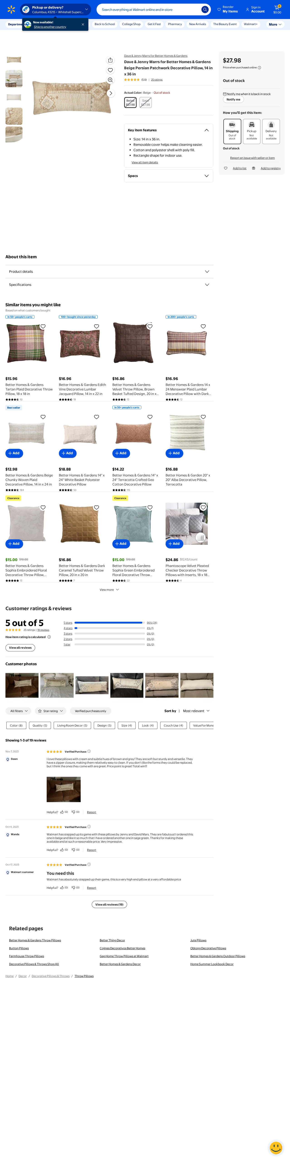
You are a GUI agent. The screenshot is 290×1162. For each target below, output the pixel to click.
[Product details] (207, 271)
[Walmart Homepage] (11, 9)
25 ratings (156, 79)
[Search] (205, 9)
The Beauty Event (225, 24)
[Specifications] (207, 284)
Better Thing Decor (112, 940)
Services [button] (45, 24)
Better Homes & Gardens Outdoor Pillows (217, 956)
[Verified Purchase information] (89, 751)
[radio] (130, 102)
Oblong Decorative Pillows (208, 948)
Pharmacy (175, 24)
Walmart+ (251, 24)
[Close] (84, 24)
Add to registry (271, 168)
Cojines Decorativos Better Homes (122, 948)
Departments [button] (17, 24)
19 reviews (43, 629)
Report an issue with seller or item (252, 158)
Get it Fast (154, 24)
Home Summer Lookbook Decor (212, 964)
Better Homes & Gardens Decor (120, 964)
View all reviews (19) (109, 904)
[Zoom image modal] (110, 80)
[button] (228, 9)
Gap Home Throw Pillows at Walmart (124, 956)
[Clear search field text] (194, 9)
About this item (21, 256)
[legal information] (259, 67)
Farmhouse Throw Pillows (26, 956)
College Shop (131, 24)
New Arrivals (197, 24)
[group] (143, 79)
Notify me (233, 99)
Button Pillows (19, 948)
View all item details (145, 162)
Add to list (239, 168)
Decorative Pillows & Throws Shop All (34, 964)
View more (107, 589)
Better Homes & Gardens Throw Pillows (35, 940)
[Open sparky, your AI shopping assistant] (276, 1148)
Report (91, 812)
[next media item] (111, 93)
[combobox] (154, 9)
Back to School (105, 24)
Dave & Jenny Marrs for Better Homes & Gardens (155, 55)
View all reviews (20, 647)
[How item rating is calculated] (49, 637)
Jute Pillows (198, 940)
